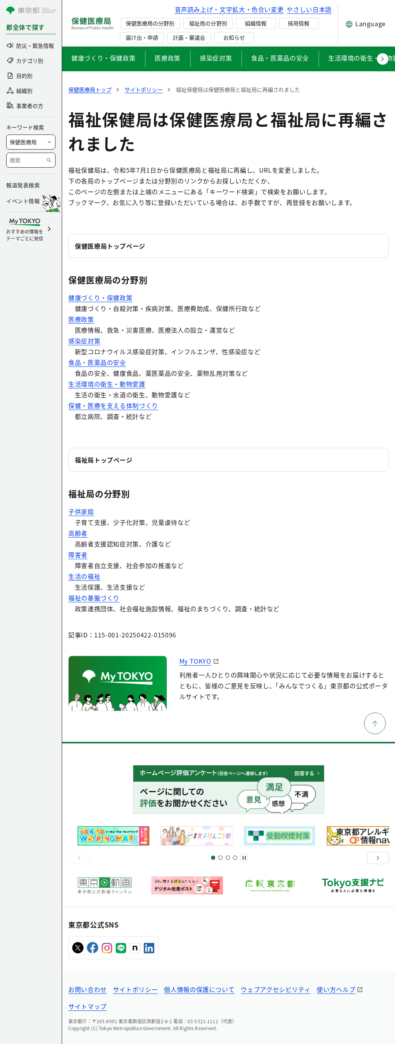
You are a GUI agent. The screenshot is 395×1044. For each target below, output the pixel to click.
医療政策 (168, 57)
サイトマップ (87, 1006)
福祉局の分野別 (208, 23)
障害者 (78, 554)
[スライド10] (235, 858)
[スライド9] (228, 858)
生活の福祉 (84, 576)
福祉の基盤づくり (94, 597)
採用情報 (298, 23)
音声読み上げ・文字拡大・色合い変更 (229, 9)
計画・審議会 (189, 37)
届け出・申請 (142, 37)
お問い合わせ (87, 989)
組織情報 (256, 23)
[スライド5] (220, 858)
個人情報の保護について (199, 989)
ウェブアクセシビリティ (276, 989)
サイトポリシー (135, 989)
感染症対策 (216, 57)
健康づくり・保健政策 (103, 57)
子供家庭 (81, 511)
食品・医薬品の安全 (280, 57)
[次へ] (378, 858)
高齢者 (78, 533)
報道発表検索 (23, 185)
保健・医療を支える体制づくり (113, 405)
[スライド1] (213, 858)
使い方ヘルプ (336, 989)
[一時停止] (244, 858)
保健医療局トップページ (110, 245)
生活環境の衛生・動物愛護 (106, 383)
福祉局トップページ (104, 459)
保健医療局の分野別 (150, 23)
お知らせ (234, 37)
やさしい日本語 (309, 9)
